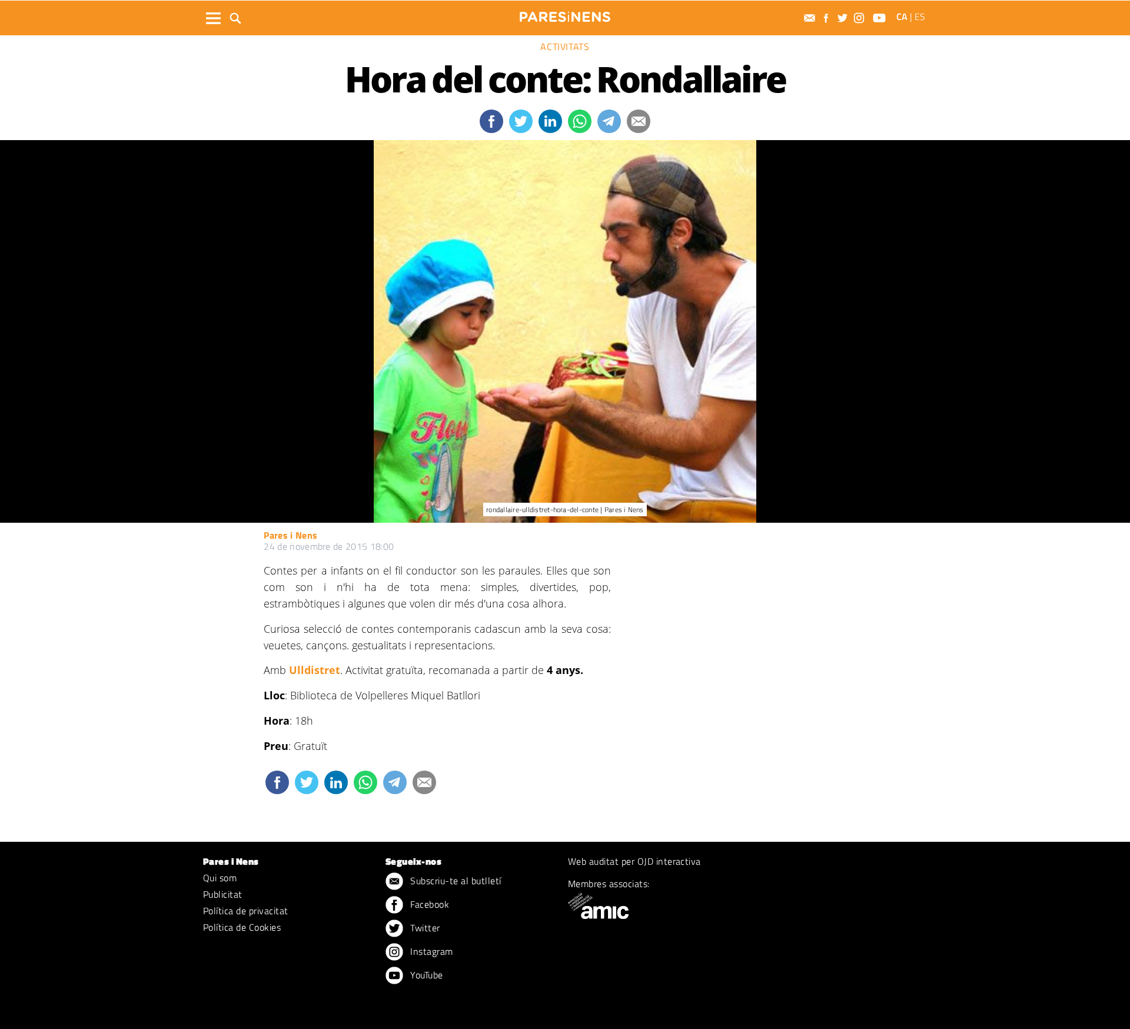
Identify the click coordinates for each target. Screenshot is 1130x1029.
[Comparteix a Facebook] (491, 121)
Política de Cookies (242, 927)
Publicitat (222, 894)
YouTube (425, 975)
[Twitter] (844, 18)
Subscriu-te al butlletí (454, 881)
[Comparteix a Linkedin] (550, 121)
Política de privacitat (245, 911)
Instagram (430, 951)
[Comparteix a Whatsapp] (579, 121)
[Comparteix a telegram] (609, 121)
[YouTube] (881, 18)
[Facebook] (827, 18)
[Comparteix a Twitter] (521, 121)
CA (902, 16)
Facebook (428, 904)
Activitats (564, 46)
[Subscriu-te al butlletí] (811, 18)
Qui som (220, 878)
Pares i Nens (290, 535)
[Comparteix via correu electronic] (638, 121)
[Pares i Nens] (565, 17)
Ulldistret (314, 670)
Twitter (424, 928)
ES (920, 16)
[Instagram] (860, 18)
